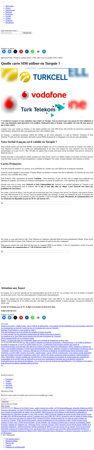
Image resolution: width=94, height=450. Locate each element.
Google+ (9, 383)
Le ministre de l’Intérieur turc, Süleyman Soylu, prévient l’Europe (35, 425)
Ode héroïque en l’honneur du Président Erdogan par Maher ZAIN (45, 430)
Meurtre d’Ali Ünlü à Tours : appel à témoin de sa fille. (39, 408)
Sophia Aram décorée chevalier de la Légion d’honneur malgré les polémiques (38, 347)
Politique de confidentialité (15, 447)
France (8, 8)
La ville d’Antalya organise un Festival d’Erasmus (41, 342)
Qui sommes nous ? (13, 439)
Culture (8, 18)
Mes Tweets (5, 406)
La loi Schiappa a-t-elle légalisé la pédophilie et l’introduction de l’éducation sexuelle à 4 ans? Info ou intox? (44, 413)
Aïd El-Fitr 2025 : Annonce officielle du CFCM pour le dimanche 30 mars (37, 351)
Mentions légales (12, 441)
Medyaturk (9, 6)
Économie (9, 14)
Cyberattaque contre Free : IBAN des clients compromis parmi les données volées (51, 355)
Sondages (9, 20)
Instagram (9, 387)
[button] (3, 2)
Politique (9, 12)
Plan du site (10, 443)
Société (8, 16)
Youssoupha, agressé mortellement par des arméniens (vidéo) (54, 420)
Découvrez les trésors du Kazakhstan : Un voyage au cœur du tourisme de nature (36, 361)
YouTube (9, 385)
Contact (8, 445)
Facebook (9, 379)
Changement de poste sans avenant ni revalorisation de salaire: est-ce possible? (47, 411)
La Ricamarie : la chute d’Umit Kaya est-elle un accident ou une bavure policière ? (41, 410)
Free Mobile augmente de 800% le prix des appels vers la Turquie (57, 427)
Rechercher (10, 23)
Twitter (8, 381)
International (10, 10)
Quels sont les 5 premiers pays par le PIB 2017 (44, 416)
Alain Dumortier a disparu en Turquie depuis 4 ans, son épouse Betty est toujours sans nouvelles (45, 428)
